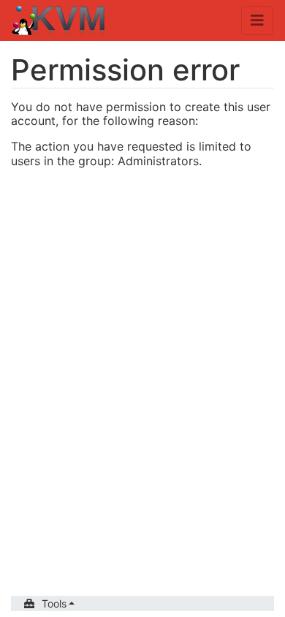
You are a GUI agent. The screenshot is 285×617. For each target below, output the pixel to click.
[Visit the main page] (59, 22)
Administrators (158, 161)
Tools (54, 603)
